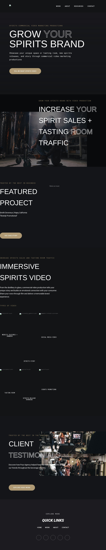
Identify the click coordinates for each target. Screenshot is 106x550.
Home (39, 527)
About (55, 527)
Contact (65, 527)
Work (47, 527)
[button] (25, 71)
